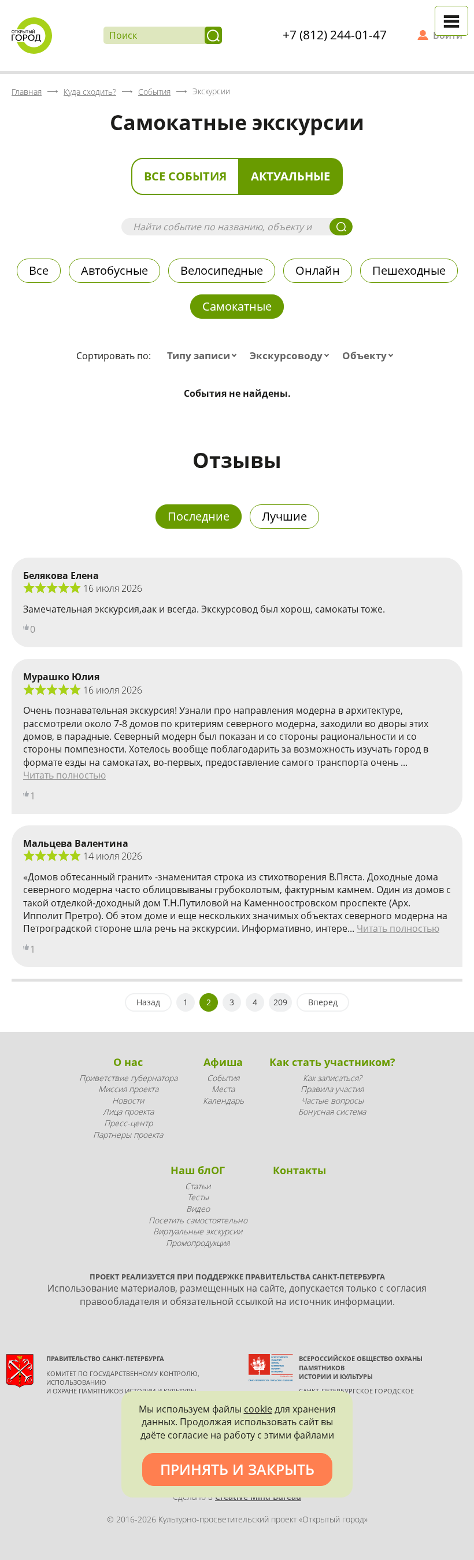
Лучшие (284, 516)
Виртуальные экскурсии (197, 1231)
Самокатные (237, 306)
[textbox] (204, 356)
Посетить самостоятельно (198, 1220)
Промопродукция (197, 1242)
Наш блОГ (198, 1170)
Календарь (223, 1100)
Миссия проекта (128, 1088)
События (223, 1077)
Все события (185, 176)
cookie (258, 1409)
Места (223, 1088)
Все (39, 270)
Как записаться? (332, 1077)
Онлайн (317, 270)
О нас (128, 1062)
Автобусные (114, 270)
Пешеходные (409, 270)
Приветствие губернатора (128, 1077)
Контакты (299, 1170)
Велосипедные (221, 270)
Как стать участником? (332, 1062)
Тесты (198, 1197)
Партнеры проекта (128, 1134)
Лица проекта (128, 1111)
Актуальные (290, 176)
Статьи (197, 1186)
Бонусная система (332, 1111)
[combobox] (204, 356)
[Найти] (213, 35)
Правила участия (332, 1088)
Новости (128, 1100)
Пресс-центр (128, 1123)
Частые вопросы (332, 1100)
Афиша (223, 1062)
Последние (198, 516)
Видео (198, 1208)
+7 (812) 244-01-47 (335, 35)
